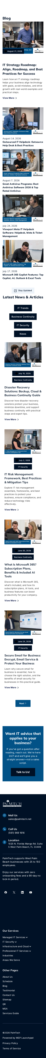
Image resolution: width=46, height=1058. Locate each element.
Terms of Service (12, 1048)
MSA (5, 1008)
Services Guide (11, 1013)
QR (4, 1004)
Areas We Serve (11, 960)
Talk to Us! (23, 772)
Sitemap (7, 999)
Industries (8, 955)
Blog (5, 986)
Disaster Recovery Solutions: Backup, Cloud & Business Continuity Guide (22, 391)
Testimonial (9, 990)
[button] (16, 937)
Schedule (8, 981)
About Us (8, 977)
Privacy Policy (10, 1043)
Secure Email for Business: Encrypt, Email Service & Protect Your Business (22, 659)
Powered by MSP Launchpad (18, 1038)
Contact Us (9, 995)
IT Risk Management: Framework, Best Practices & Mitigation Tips (23, 478)
